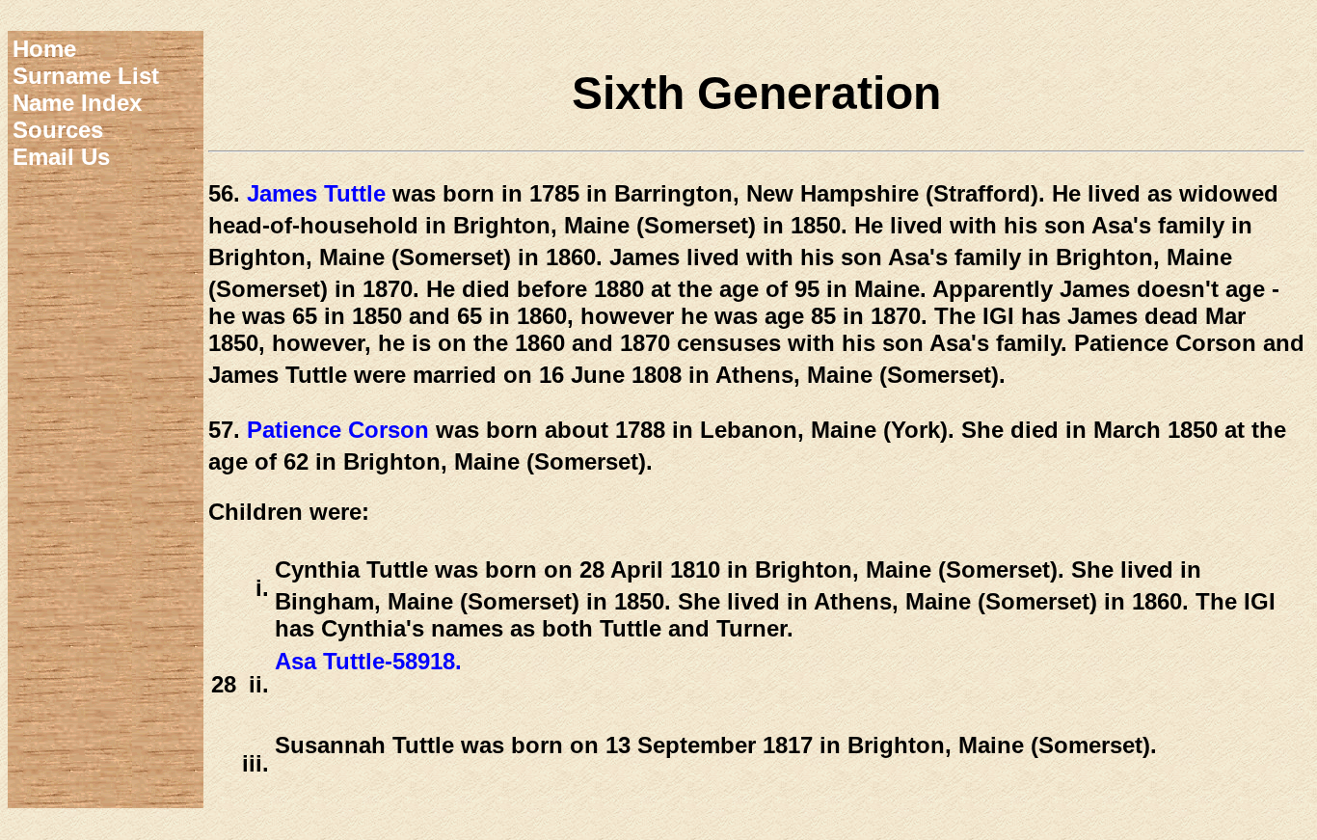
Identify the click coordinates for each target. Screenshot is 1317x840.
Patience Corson (338, 430)
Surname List (86, 76)
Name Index (77, 103)
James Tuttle (316, 193)
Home (44, 49)
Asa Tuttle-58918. (368, 661)
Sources (58, 130)
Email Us (61, 157)
